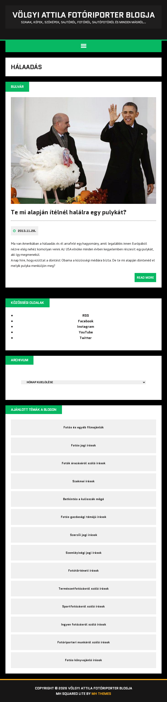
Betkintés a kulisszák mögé (83, 499)
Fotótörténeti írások (83, 570)
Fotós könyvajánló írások (83, 660)
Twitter (86, 337)
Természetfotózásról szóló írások (83, 588)
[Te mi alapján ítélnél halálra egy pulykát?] (83, 201)
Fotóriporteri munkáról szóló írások (83, 642)
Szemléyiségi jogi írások (84, 553)
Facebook (86, 321)
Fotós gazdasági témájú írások (83, 517)
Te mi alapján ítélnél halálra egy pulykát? (69, 212)
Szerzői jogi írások (83, 535)
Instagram (85, 326)
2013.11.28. (27, 231)
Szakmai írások (83, 481)
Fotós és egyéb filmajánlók (83, 427)
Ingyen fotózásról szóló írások (83, 624)
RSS (85, 315)
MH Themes (101, 693)
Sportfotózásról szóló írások (83, 606)
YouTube (86, 332)
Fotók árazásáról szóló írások (83, 463)
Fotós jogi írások (83, 445)
